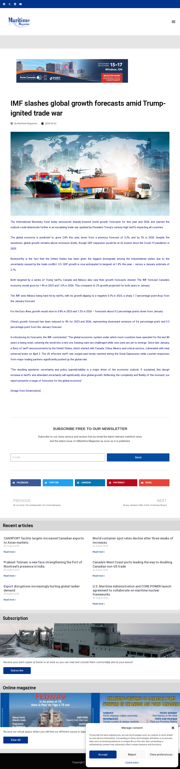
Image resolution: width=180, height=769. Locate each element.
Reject (132, 754)
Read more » (10, 552)
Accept (103, 754)
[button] (173, 728)
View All (16, 740)
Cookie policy (132, 762)
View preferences (161, 754)
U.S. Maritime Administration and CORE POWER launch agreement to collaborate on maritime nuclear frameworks (132, 590)
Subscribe (17, 670)
